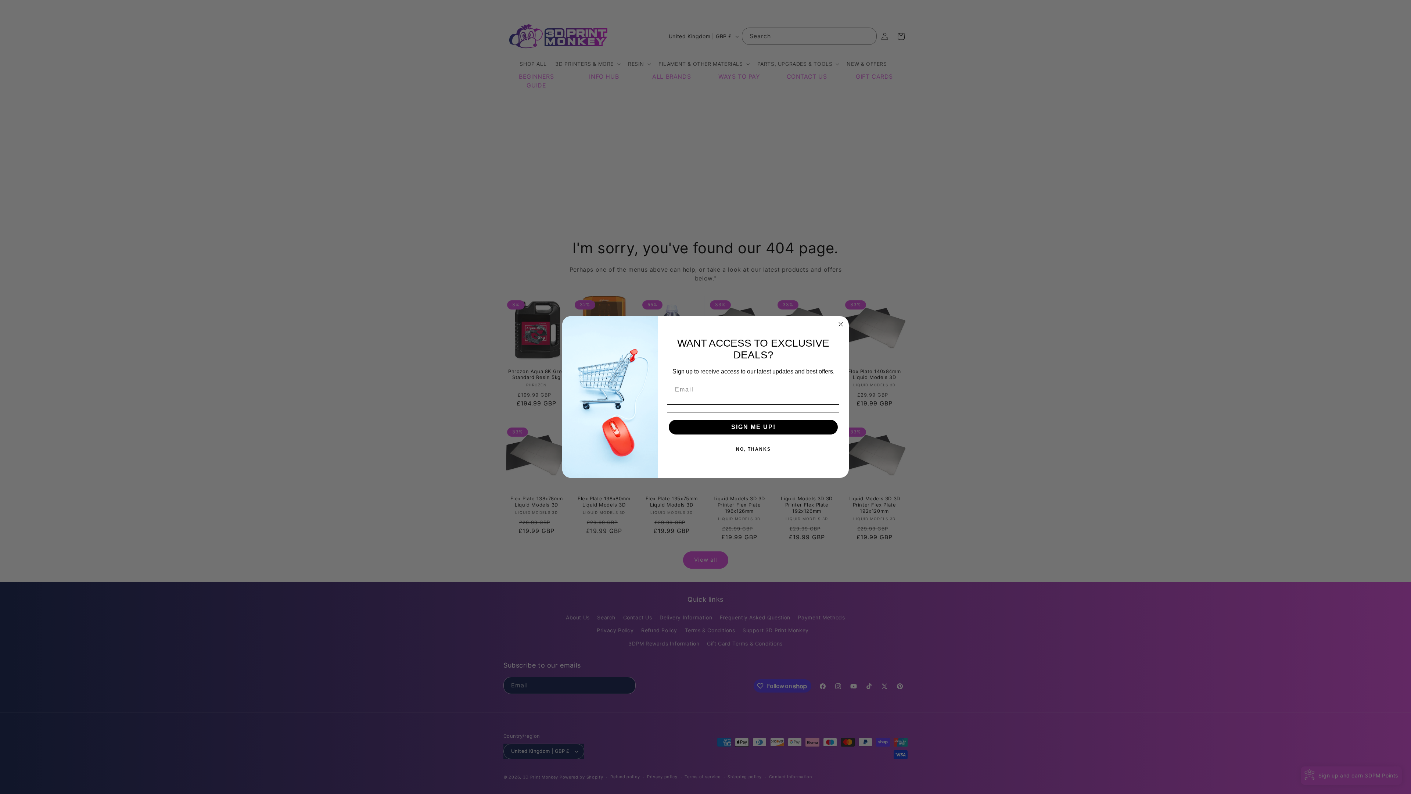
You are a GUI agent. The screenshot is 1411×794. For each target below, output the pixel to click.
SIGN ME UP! (753, 427)
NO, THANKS (753, 449)
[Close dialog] (840, 324)
